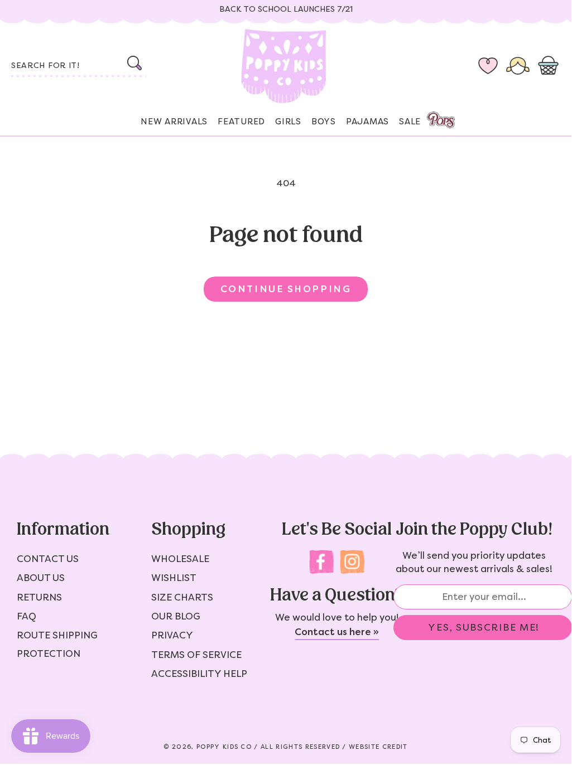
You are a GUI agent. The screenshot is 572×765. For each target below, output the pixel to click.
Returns (39, 597)
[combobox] (77, 66)
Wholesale (180, 558)
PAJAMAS (367, 122)
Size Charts (182, 597)
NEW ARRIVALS (174, 122)
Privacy (172, 635)
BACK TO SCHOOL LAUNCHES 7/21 (286, 9)
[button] (550, 66)
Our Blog (175, 616)
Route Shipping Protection (57, 644)
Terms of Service (196, 654)
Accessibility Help (199, 673)
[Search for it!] (135, 63)
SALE (410, 122)
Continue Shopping (285, 288)
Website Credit (378, 747)
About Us (41, 577)
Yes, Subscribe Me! (484, 627)
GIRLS (288, 122)
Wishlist (173, 577)
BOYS (323, 122)
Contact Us (48, 558)
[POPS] (431, 117)
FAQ (26, 616)
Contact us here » (337, 631)
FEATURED (241, 122)
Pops (441, 120)
